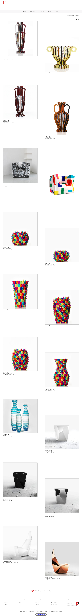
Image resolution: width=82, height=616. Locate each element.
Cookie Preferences (59, 611)
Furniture (29, 8)
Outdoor (51, 8)
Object (40, 8)
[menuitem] (30, 3)
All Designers (5, 602)
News (20, 602)
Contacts (37, 602)
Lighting (45, 8)
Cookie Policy (53, 602)
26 (44, 590)
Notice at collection (41, 614)
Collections (5, 604)
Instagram (37, 604)
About (20, 604)
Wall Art (35, 8)
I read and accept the (72, 605)
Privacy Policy (54, 604)
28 (49, 590)
